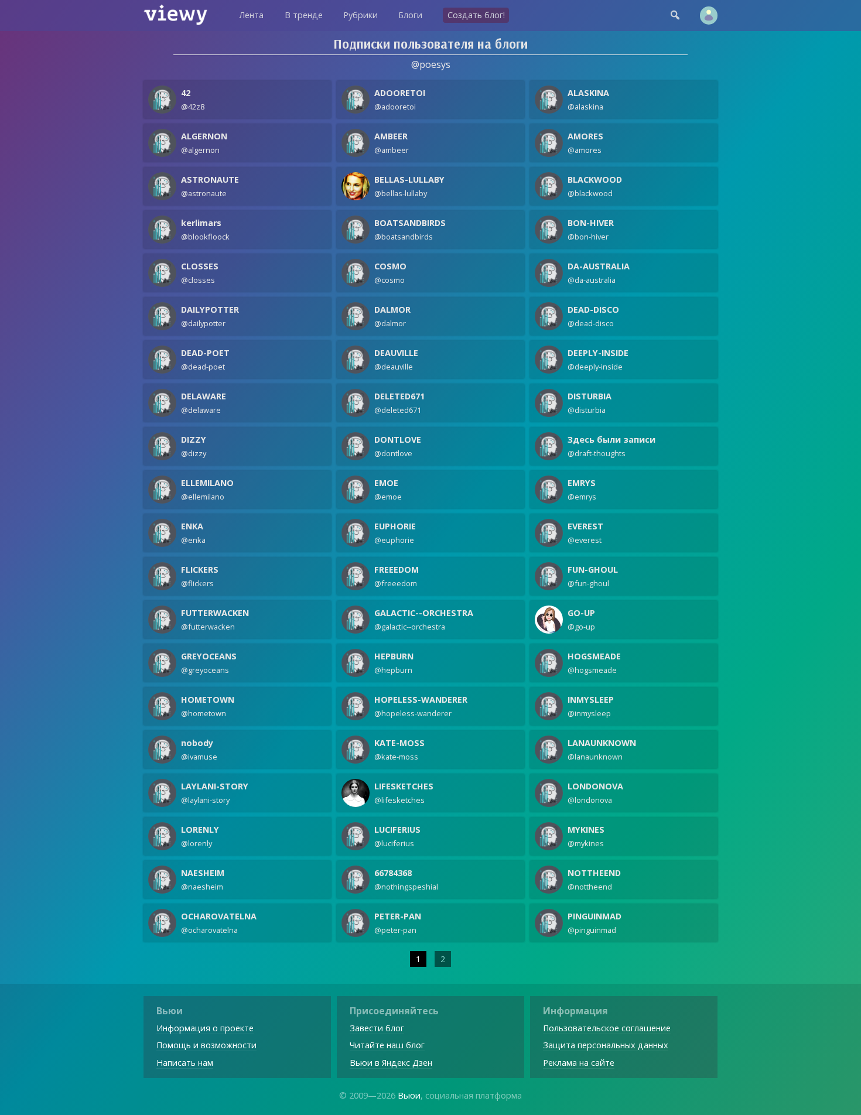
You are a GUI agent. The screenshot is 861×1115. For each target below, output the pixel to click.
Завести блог (377, 1028)
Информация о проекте (205, 1028)
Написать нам (184, 1062)
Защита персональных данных (605, 1045)
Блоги (410, 14)
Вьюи (409, 1095)
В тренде (304, 14)
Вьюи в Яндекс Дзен (391, 1062)
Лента (251, 14)
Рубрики (360, 14)
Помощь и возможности (206, 1045)
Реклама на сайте (578, 1062)
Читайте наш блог (387, 1045)
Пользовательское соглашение (607, 1028)
